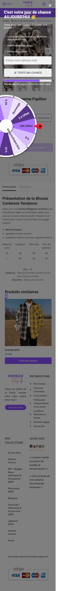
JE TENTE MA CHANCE (28, 72)
